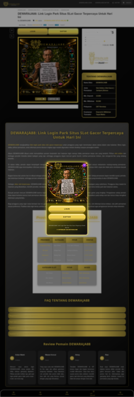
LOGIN (67, 209)
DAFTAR (67, 217)
